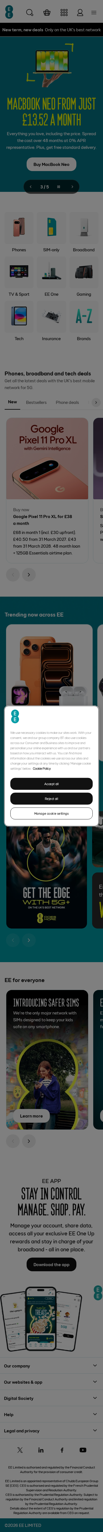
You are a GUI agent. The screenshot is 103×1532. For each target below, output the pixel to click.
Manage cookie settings (51, 813)
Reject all (51, 798)
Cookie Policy (42, 768)
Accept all (51, 784)
